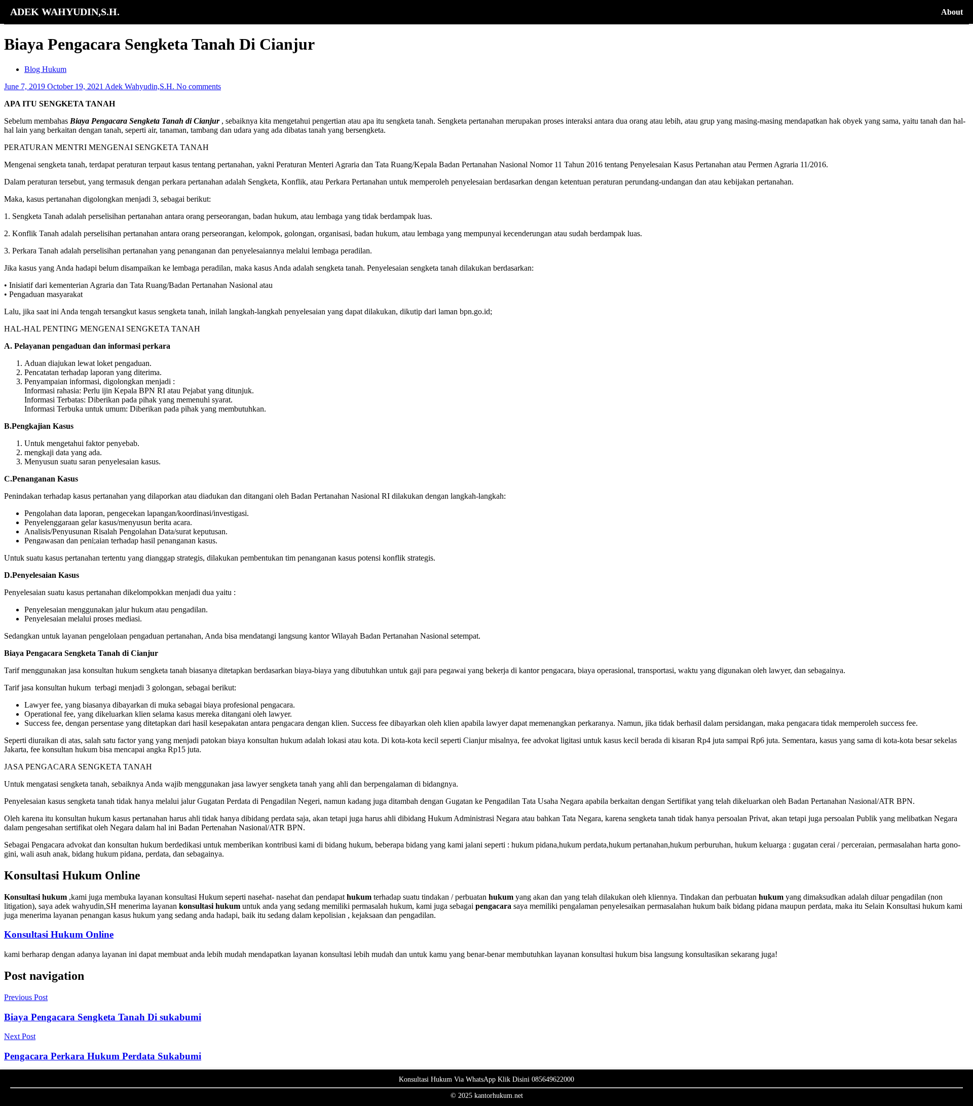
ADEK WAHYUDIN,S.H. (65, 11)
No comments (198, 86)
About (952, 12)
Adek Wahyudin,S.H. (140, 86)
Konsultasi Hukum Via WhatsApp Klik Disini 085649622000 (486, 1079)
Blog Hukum (45, 69)
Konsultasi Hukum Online (59, 934)
